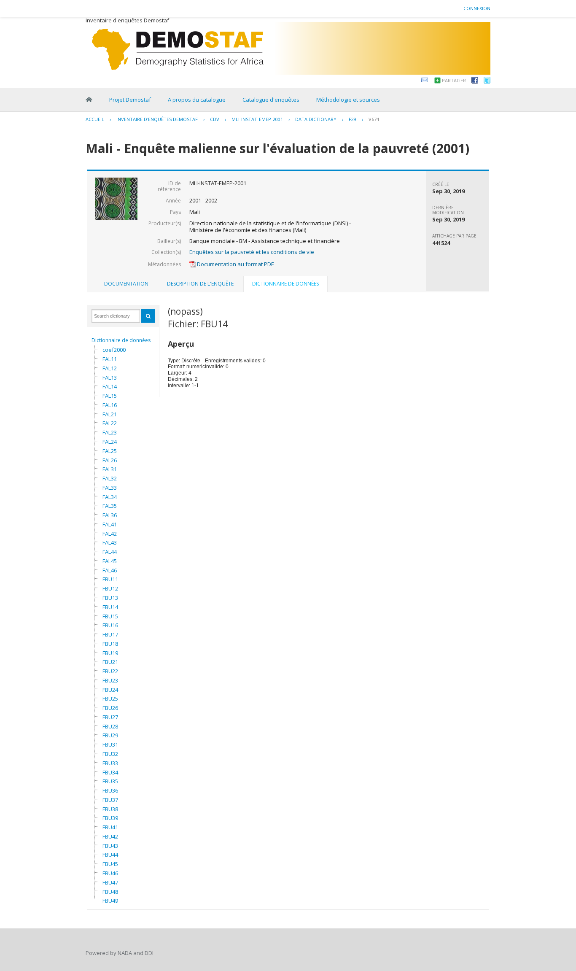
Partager (454, 80)
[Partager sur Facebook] (474, 81)
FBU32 (110, 753)
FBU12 (110, 588)
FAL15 (109, 395)
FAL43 (109, 542)
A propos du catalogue (197, 99)
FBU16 (110, 625)
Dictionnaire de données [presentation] (285, 283)
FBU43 (110, 845)
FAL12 (109, 368)
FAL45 (109, 561)
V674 (374, 119)
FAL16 (109, 405)
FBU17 (110, 634)
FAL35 (109, 505)
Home (89, 99)
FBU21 (110, 661)
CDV (214, 119)
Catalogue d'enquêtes (270, 99)
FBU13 (110, 597)
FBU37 (110, 799)
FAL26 (109, 460)
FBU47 (110, 882)
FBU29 (110, 735)
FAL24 (109, 441)
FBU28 (110, 726)
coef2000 (114, 349)
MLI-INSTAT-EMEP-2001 (257, 119)
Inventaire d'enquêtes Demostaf (157, 119)
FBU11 (110, 579)
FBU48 (110, 891)
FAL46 (109, 570)
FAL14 (109, 386)
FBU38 (110, 809)
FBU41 (110, 827)
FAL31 (109, 469)
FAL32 (109, 478)
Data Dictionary (315, 119)
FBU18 (110, 643)
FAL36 (109, 515)
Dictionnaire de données (121, 340)
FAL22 (109, 423)
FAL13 (109, 377)
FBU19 (110, 653)
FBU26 (110, 707)
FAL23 (109, 432)
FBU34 (110, 772)
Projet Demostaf (130, 99)
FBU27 (110, 717)
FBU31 (110, 744)
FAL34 (109, 497)
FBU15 (110, 616)
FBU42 (110, 836)
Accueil (95, 119)
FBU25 (110, 698)
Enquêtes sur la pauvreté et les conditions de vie (251, 252)
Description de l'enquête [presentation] (200, 283)
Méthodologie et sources (348, 99)
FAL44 (109, 551)
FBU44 (110, 854)
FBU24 (110, 689)
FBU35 (110, 781)
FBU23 (110, 680)
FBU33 (110, 763)
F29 (352, 119)
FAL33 (109, 487)
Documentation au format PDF (235, 264)
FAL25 (109, 451)
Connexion (476, 8)
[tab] (126, 284)
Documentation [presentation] (126, 283)
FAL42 (109, 533)
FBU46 (110, 873)
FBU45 (110, 863)
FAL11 (109, 359)
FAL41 (109, 524)
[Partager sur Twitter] (487, 81)
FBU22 (110, 671)
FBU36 (110, 790)
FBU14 (110, 607)
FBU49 (110, 900)
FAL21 (109, 414)
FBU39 (110, 818)
